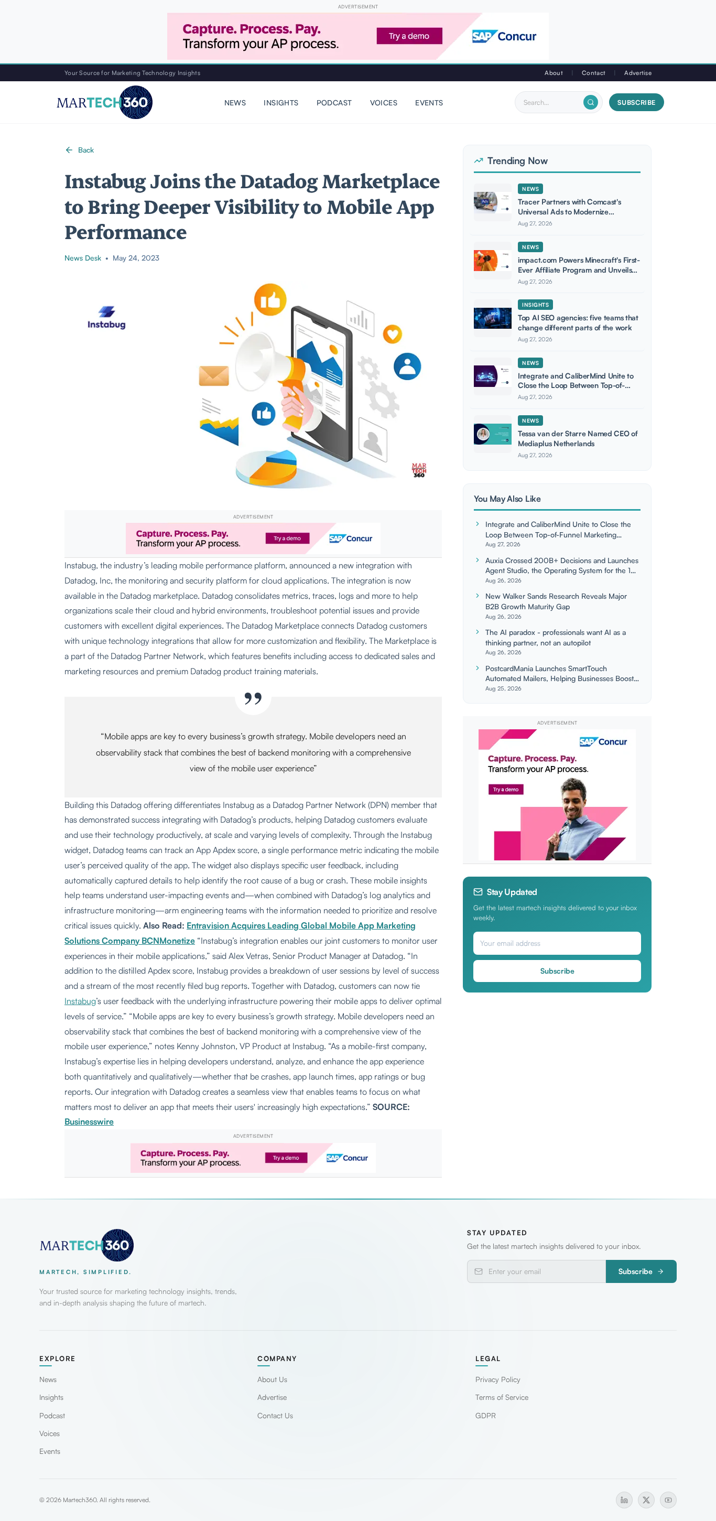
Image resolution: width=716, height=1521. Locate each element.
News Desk (82, 257)
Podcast (334, 102)
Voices (384, 102)
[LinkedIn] (624, 1500)
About (553, 73)
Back (86, 149)
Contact (593, 73)
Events (429, 102)
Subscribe (636, 102)
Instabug (80, 1001)
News (235, 102)
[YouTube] (668, 1500)
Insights (281, 102)
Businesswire (89, 1121)
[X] (646, 1500)
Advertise (638, 73)
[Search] (590, 102)
